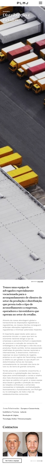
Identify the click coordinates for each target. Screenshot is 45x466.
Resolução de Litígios (10, 415)
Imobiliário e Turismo (11, 412)
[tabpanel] (12, 444)
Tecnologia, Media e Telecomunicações (17, 418)
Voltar (40, 282)
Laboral (23, 412)
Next (39, 461)
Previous (33, 461)
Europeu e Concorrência (30, 408)
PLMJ (22, 1)
